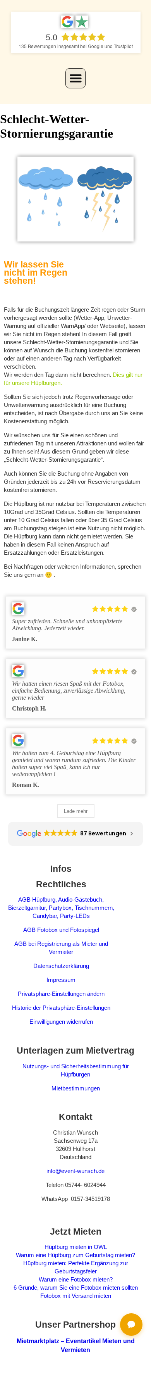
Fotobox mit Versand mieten (75, 1295)
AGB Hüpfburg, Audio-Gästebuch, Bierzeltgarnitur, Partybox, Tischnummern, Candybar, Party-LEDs (61, 907)
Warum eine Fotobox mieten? (76, 1279)
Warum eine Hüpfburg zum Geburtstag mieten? (75, 1255)
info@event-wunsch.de (75, 1171)
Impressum (61, 979)
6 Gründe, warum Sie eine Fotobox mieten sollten (76, 1287)
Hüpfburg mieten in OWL (76, 1247)
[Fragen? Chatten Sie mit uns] (131, 1324)
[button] (75, 78)
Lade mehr (76, 811)
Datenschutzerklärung (61, 965)
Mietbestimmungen (75, 1088)
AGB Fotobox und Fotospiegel (61, 929)
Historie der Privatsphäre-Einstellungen (61, 1007)
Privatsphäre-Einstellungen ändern (61, 993)
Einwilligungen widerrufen (61, 1021)
